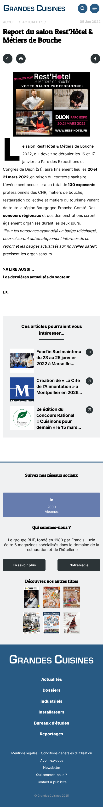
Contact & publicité (52, 782)
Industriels (51, 701)
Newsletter (51, 767)
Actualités (32, 22)
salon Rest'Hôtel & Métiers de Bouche (60, 146)
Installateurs (51, 712)
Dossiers (52, 690)
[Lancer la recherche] (82, 8)
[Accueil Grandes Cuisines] (34, 8)
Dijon (29, 169)
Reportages (51, 734)
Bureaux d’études (51, 723)
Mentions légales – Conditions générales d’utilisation (51, 753)
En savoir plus (24, 565)
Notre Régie (78, 565)
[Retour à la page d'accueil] (51, 659)
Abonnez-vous (51, 760)
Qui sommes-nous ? (51, 775)
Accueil (10, 22)
